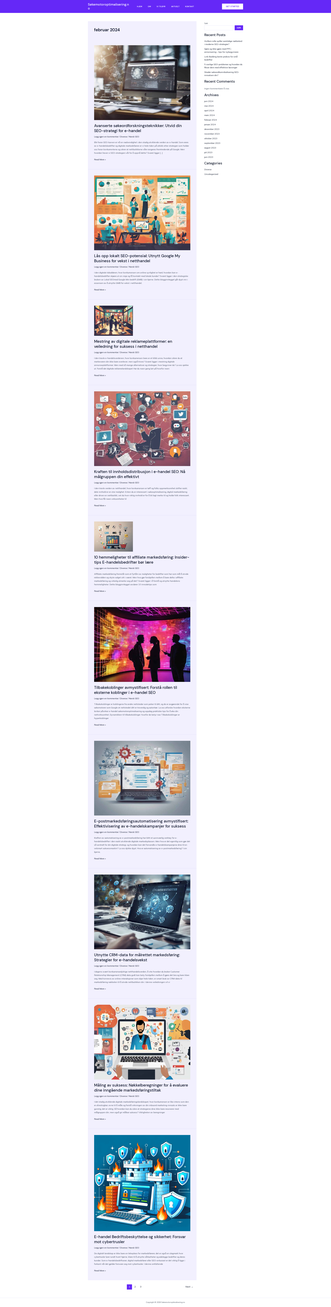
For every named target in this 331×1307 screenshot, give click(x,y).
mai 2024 (208, 106)
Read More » (100, 159)
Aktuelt (175, 6)
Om (149, 6)
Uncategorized (211, 174)
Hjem (139, 6)
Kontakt (189, 6)
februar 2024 (210, 120)
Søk (206, 23)
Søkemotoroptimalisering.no (108, 6)
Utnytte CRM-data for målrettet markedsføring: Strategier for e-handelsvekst (137, 957)
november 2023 (212, 133)
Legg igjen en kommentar (106, 136)
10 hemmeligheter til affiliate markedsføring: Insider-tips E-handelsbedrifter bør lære (141, 560)
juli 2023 (208, 152)
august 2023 (210, 147)
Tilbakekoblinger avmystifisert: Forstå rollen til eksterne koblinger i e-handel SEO (135, 690)
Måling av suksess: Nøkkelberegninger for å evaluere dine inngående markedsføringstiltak (141, 1088)
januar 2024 (210, 124)
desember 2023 (211, 129)
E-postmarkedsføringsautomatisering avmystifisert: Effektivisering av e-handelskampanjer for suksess (141, 824)
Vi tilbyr (161, 6)
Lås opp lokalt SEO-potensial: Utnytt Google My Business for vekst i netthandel (137, 258)
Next (189, 1286)
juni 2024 (208, 101)
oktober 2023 (210, 138)
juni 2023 (208, 157)
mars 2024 (209, 115)
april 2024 (209, 110)
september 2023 (212, 143)
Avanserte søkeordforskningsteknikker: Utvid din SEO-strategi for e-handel (138, 128)
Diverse (123, 136)
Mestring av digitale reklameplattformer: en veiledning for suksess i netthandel (133, 344)
